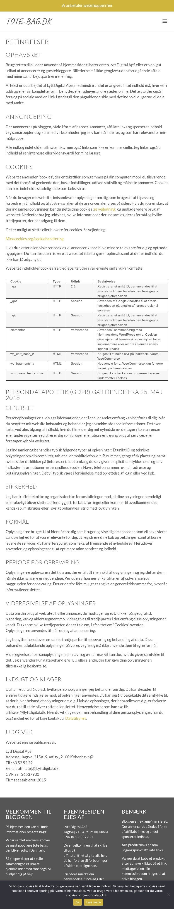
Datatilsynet (75, 718)
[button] (164, 20)
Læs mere (93, 902)
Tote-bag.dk (28, 21)
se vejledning (104, 209)
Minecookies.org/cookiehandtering (35, 238)
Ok (77, 902)
